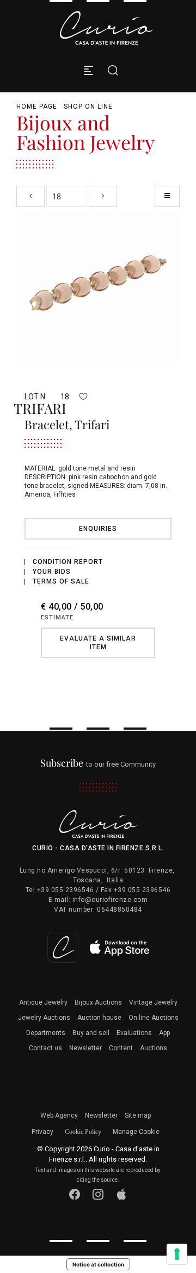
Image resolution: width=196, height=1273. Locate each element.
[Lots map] (98, 947)
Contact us (45, 1048)
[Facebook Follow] (75, 1194)
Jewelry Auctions (44, 1017)
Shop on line (88, 106)
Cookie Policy (83, 1132)
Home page (36, 106)
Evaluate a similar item (98, 643)
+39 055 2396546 (65, 890)
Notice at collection (98, 1264)
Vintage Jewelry (153, 1002)
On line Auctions (153, 1017)
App (164, 1033)
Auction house (99, 1017)
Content (121, 1048)
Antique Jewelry (43, 1002)
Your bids (52, 571)
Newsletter (85, 1048)
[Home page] (106, 28)
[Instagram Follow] (98, 1194)
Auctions (153, 1048)
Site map (138, 1115)
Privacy (42, 1132)
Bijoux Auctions (98, 1002)
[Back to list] (167, 196)
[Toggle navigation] (88, 70)
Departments (45, 1033)
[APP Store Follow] (122, 1194)
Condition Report (68, 562)
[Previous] (30, 196)
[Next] (103, 196)
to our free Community (98, 764)
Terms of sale (61, 581)
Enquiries (98, 528)
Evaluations (134, 1033)
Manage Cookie (136, 1132)
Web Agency (59, 1115)
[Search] (110, 70)
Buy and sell (90, 1033)
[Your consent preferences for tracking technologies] (177, 1254)
